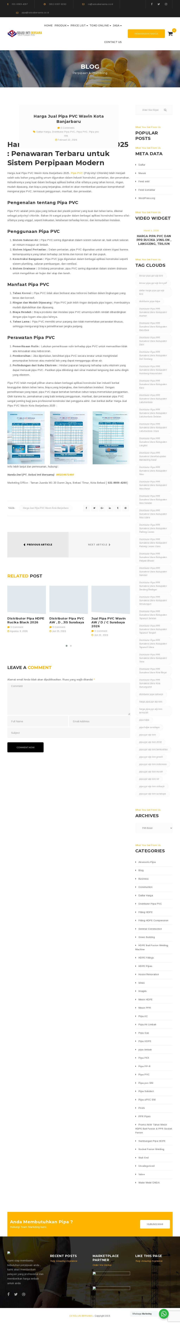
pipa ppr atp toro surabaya (152, 794)
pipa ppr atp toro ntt (149, 779)
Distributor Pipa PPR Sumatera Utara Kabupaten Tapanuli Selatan (153, 615)
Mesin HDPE (146, 999)
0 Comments (67, 128)
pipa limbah (145, 1049)
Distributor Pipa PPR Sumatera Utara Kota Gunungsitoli (149, 683)
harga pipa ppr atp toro (150, 701)
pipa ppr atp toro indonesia (153, 764)
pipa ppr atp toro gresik (151, 757)
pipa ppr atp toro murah (151, 771)
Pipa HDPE (145, 1041)
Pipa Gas (144, 1033)
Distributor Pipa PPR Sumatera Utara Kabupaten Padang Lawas (153, 528)
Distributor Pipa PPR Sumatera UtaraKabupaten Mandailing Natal (152, 456)
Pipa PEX (144, 1058)
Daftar (142, 164)
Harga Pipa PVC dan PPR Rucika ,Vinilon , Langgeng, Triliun (154, 240)
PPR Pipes (145, 1116)
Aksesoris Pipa (147, 862)
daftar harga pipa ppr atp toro (151, 292)
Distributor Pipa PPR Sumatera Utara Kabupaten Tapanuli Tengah (153, 629)
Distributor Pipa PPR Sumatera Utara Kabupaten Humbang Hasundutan (153, 370)
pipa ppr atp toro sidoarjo (152, 786)
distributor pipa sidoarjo (151, 694)
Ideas (142, 982)
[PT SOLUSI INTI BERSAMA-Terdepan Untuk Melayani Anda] (25, 33)
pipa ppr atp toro (147, 735)
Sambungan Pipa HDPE (152, 1141)
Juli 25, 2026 (59, 631)
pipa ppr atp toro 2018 (150, 742)
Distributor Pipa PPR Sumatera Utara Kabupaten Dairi (153, 341)
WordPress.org (147, 198)
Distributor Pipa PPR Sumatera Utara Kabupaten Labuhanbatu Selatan (153, 413)
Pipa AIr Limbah (147, 1024)
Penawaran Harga (146, 33)
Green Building (147, 937)
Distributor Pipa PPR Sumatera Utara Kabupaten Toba (153, 658)
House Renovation (149, 974)
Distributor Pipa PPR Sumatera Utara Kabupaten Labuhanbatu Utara (153, 427)
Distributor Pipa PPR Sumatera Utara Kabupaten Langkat (153, 442)
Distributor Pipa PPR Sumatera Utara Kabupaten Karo (153, 384)
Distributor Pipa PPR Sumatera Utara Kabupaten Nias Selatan (153, 499)
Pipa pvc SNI (146, 1083)
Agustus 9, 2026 (19, 631)
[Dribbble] (23, 1294)
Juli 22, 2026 (101, 635)
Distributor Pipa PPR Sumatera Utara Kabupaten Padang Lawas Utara (153, 543)
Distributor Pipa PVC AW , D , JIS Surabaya (66, 620)
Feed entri (144, 181)
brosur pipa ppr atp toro (151, 276)
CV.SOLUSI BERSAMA (81, 1316)
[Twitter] (159, 4)
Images (143, 991)
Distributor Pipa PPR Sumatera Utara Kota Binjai (153, 671)
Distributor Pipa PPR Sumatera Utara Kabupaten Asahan (153, 312)
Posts (142, 1108)
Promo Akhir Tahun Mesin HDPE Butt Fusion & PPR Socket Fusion (153, 1128)
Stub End (144, 1157)
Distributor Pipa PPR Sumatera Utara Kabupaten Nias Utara (153, 514)
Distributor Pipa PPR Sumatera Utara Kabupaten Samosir (153, 571)
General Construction (150, 929)
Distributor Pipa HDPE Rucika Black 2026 (25, 620)
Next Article (97, 544)
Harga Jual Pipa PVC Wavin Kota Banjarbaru (46, 508)
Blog (141, 870)
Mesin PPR (145, 1007)
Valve (142, 1174)
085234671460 (65, 474)
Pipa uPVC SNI (147, 1099)
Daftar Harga (43, 131)
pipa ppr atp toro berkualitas (153, 749)
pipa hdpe (144, 720)
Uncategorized (147, 1166)
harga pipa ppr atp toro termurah (150, 711)
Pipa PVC (82, 131)
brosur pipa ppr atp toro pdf (153, 283)
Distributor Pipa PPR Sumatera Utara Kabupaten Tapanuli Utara (153, 643)
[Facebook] (152, 4)
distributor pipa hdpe (149, 301)
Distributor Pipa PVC (63, 131)
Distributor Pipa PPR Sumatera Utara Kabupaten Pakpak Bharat (153, 557)
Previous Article (39, 544)
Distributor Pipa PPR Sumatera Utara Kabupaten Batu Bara (153, 326)
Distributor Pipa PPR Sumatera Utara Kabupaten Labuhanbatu (153, 398)
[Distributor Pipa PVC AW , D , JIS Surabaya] (68, 600)
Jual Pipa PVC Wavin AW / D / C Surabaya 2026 (108, 622)
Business (144, 878)
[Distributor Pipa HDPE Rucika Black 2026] (26, 600)
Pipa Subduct (146, 1091)
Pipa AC (143, 1016)
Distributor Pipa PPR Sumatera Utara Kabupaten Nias (153, 471)
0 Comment (16, 627)
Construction (145, 887)
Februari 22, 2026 (67, 139)
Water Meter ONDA (149, 1182)
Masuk (142, 173)
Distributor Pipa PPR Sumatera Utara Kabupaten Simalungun (153, 600)
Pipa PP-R (144, 1066)
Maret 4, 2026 (151, 230)
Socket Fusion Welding (151, 1149)
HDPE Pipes (145, 966)
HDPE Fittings (146, 957)
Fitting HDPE (146, 912)
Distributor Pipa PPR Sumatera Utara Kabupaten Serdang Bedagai (153, 586)
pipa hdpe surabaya (149, 727)
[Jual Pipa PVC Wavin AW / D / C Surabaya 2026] (110, 600)
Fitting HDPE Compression (153, 920)
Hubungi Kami (155, 1224)
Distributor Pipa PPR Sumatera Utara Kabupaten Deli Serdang (153, 355)
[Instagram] (166, 4)
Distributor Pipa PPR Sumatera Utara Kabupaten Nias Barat (153, 485)
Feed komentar (147, 190)
